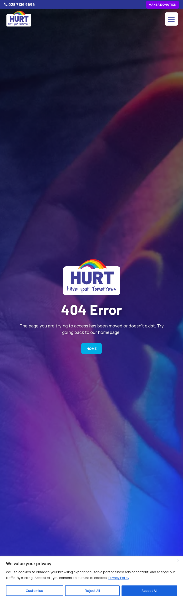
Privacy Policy (118, 577)
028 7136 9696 (21, 4)
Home (91, 348)
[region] (91, 578)
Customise (34, 590)
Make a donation (162, 5)
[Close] (178, 560)
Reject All (92, 590)
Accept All (149, 590)
